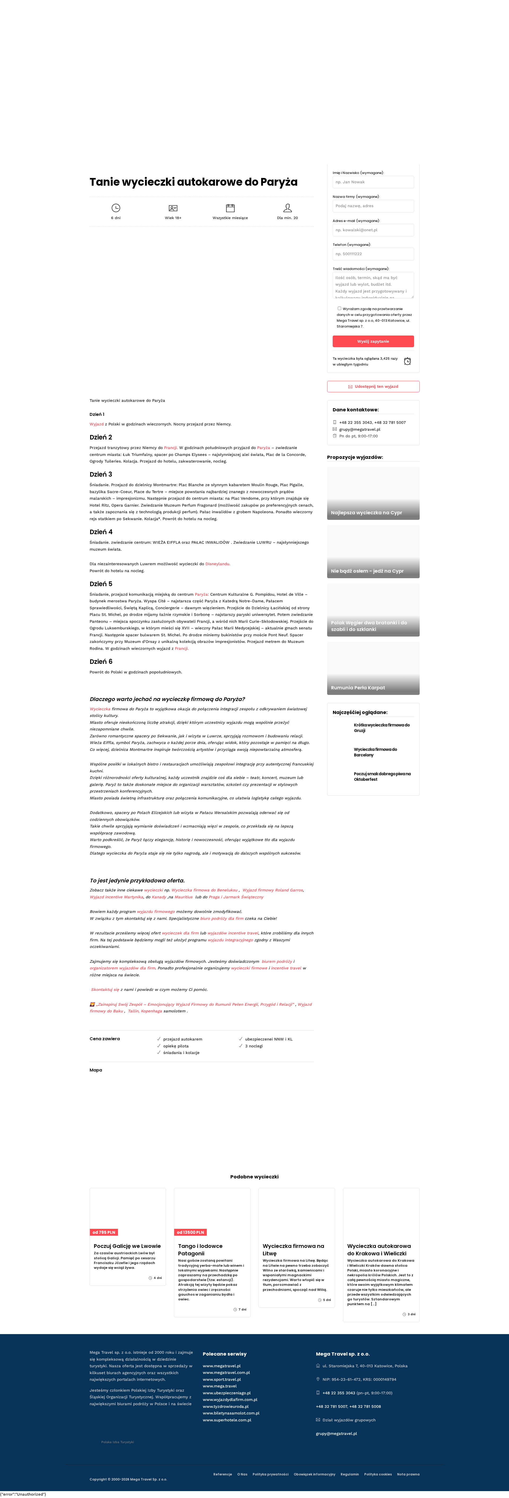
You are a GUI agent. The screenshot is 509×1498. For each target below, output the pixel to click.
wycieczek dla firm (180, 933)
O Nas (242, 1474)
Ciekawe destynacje (292, 9)
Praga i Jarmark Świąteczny (236, 897)
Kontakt (403, 9)
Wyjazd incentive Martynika (116, 897)
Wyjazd (97, 424)
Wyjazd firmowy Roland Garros (272, 890)
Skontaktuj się (105, 989)
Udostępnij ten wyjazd (376, 386)
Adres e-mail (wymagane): (356, 220)
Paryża (263, 447)
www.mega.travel (220, 1386)
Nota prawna (408, 1474)
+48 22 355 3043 (355, 422)
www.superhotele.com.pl (227, 1420)
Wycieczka (100, 709)
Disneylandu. (217, 563)
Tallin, (133, 1011)
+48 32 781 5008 (365, 1406)
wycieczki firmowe (249, 968)
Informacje (369, 9)
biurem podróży (277, 961)
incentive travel (286, 968)
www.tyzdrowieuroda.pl (226, 1406)
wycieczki (153, 890)
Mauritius (183, 897)
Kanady (159, 897)
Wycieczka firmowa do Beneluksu (204, 890)
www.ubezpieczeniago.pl (227, 1393)
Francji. (171, 447)
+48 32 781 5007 (390, 422)
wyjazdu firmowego (156, 911)
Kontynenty (338, 9)
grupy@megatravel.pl (359, 429)
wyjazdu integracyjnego (230, 940)
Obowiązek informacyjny (314, 1474)
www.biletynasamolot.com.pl (231, 1413)
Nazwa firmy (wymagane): (356, 196)
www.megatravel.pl (222, 1366)
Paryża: (202, 594)
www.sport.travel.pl (222, 1379)
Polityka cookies (378, 1474)
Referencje (222, 1474)
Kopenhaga (151, 1011)
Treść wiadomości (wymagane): (361, 268)
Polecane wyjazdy (241, 9)
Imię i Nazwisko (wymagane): (358, 172)
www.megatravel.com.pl (226, 1372)
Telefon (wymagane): (352, 244)
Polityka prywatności (270, 1474)
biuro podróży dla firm (221, 918)
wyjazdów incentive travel (232, 933)
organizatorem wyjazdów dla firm (122, 968)
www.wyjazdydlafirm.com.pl (230, 1399)
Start (208, 9)
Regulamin (350, 1474)
